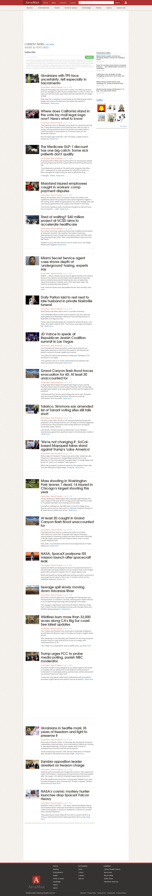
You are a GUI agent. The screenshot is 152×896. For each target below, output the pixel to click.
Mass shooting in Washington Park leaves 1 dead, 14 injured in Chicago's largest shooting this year (67, 486)
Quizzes (81, 879)
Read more (55, 103)
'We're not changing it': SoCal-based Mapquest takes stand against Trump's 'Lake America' (65, 445)
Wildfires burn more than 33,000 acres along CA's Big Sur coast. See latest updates (65, 620)
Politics (98, 8)
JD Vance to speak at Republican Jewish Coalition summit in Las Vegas (63, 337)
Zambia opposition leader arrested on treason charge (62, 763)
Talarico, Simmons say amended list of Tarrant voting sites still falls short (67, 409)
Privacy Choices (121, 893)
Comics (80, 872)
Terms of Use (101, 893)
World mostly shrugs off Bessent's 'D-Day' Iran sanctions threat (110, 90)
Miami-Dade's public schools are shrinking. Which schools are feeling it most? (110, 57)
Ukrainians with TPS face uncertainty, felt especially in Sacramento (63, 79)
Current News (45, 87)
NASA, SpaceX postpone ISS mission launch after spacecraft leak (66, 557)
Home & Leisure (71, 8)
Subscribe (89, 57)
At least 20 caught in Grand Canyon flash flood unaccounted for (67, 521)
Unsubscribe (111, 893)
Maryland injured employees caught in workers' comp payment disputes (64, 186)
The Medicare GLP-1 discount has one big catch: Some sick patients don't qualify (64, 150)
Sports (109, 8)
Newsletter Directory (111, 882)
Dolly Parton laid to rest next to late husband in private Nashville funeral (66, 300)
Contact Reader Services (112, 869)
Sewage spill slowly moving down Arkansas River (62, 588)
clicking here (72, 68)
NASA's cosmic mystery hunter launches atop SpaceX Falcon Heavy (65, 794)
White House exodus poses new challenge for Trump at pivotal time (109, 82)
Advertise (83, 893)
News (80, 869)
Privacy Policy (91, 893)
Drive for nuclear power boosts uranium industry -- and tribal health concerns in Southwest (111, 66)
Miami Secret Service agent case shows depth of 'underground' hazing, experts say (64, 263)
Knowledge (86, 8)
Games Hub (121, 8)
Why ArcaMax (108, 875)
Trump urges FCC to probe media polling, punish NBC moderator (62, 657)
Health (57, 8)
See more (123, 126)
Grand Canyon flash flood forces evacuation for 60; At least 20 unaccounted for (67, 374)
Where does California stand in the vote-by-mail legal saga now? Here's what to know (65, 114)
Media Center (108, 879)
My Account (108, 872)
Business (30, 8)
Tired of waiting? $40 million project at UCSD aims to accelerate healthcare (62, 220)
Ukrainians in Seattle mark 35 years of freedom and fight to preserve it (64, 731)
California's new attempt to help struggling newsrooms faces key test (110, 75)
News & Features (56, 87)
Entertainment (43, 8)
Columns (81, 875)
